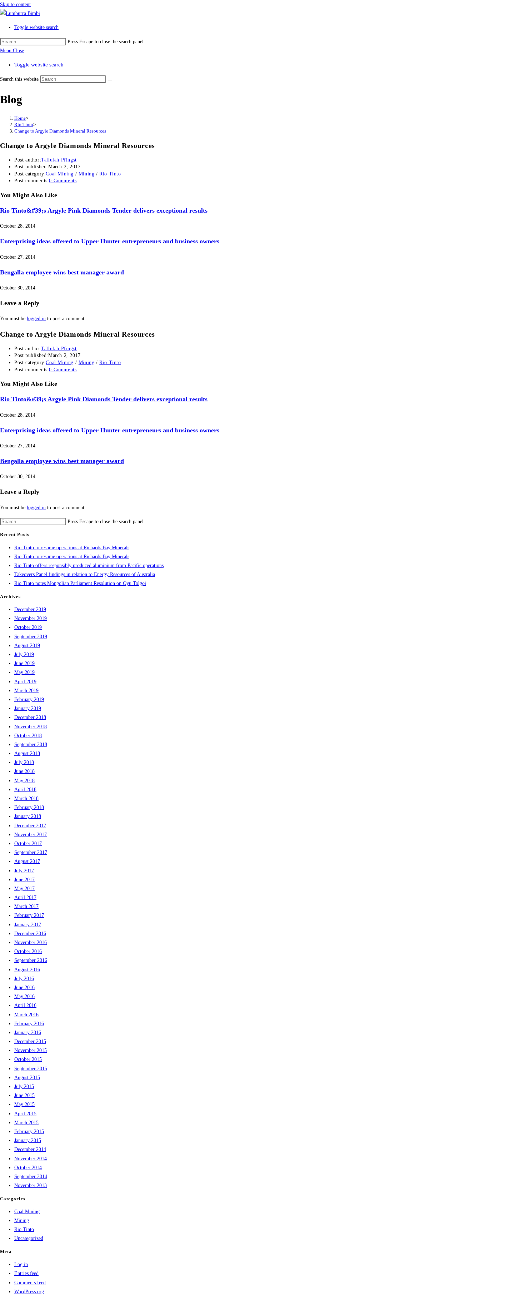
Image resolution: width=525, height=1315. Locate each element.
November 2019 (30, 618)
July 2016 (24, 978)
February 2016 (29, 1023)
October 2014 (28, 1167)
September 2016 (30, 960)
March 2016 (26, 1014)
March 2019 (26, 690)
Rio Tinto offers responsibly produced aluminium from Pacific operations (89, 565)
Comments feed (30, 1282)
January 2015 (27, 1140)
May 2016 (24, 996)
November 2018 (30, 726)
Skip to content (15, 4)
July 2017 (24, 870)
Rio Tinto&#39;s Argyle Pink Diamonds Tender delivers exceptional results (104, 210)
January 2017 (27, 924)
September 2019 (30, 636)
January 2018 (27, 816)
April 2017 (25, 897)
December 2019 (30, 609)
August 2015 (27, 1077)
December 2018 (30, 717)
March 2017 (26, 906)
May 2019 (24, 672)
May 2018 (24, 780)
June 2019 (24, 663)
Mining (87, 174)
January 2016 (27, 1032)
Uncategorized (28, 1238)
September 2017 (30, 852)
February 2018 (29, 807)
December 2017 (30, 825)
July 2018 (24, 762)
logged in (36, 318)
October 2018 (28, 735)
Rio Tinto (110, 174)
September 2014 (30, 1176)
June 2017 (24, 879)
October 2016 (28, 951)
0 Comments (62, 180)
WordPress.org (29, 1291)
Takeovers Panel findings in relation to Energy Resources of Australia (84, 574)
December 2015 (30, 1041)
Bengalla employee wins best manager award (62, 272)
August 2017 (27, 861)
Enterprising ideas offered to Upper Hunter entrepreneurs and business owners (109, 241)
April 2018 (25, 789)
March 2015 (26, 1122)
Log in (21, 1264)
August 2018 (27, 753)
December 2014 (30, 1149)
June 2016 (24, 987)
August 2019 (27, 645)
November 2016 (30, 942)
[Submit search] (110, 80)
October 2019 (28, 627)
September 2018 (30, 744)
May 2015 (24, 1104)
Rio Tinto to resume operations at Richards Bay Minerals (71, 547)
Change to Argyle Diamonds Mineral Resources (60, 131)
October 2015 (28, 1059)
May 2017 (24, 888)
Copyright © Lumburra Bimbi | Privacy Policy (47, 1305)
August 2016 (27, 969)
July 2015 (24, 1086)
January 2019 (27, 708)
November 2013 (30, 1185)
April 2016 (25, 1005)
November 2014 (30, 1158)
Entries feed (26, 1273)
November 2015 (30, 1050)
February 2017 (29, 915)
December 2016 (30, 933)
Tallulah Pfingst (59, 160)
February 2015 (29, 1131)
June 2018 (24, 771)
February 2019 (29, 699)
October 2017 (28, 843)
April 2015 (25, 1113)
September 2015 (30, 1068)
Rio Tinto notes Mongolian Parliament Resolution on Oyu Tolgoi (80, 583)
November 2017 (30, 834)
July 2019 (24, 654)
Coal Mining (60, 174)
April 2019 (25, 681)
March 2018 (26, 798)
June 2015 (24, 1095)
